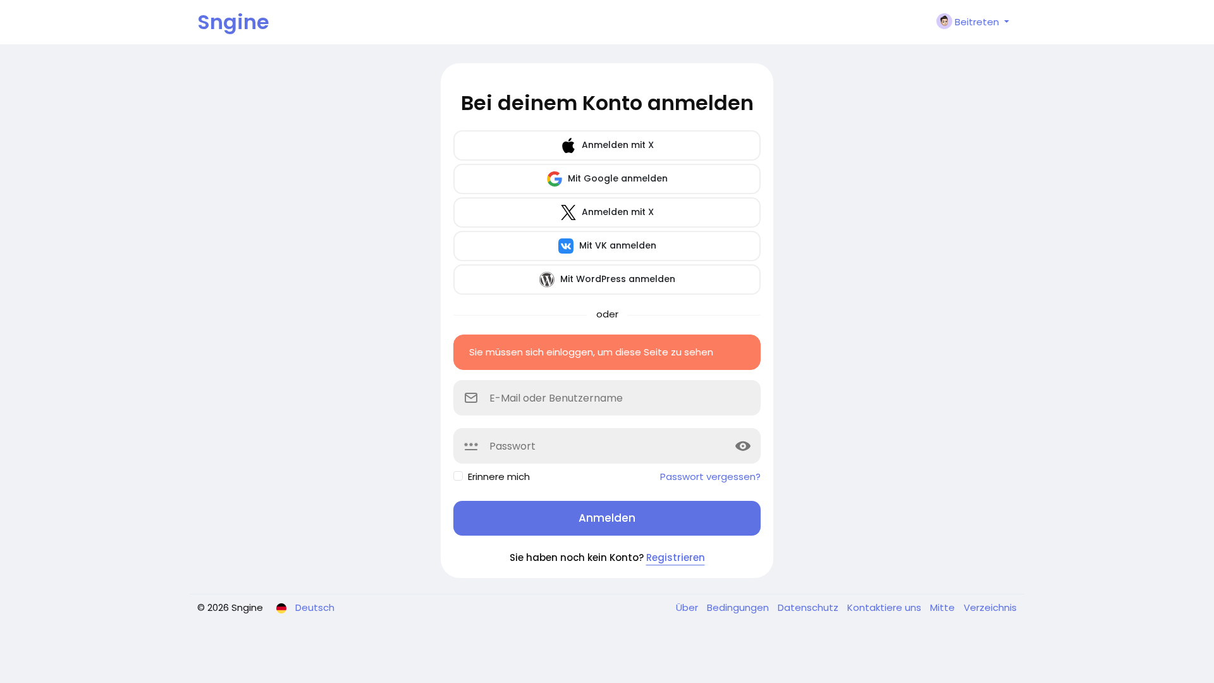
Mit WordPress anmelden (616, 279)
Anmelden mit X (616, 144)
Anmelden (607, 518)
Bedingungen (739, 607)
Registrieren (675, 557)
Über (688, 607)
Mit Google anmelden (616, 178)
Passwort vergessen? (710, 476)
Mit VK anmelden (616, 245)
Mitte (943, 607)
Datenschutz (809, 607)
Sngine (233, 22)
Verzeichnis (990, 607)
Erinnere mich (499, 476)
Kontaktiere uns (885, 607)
